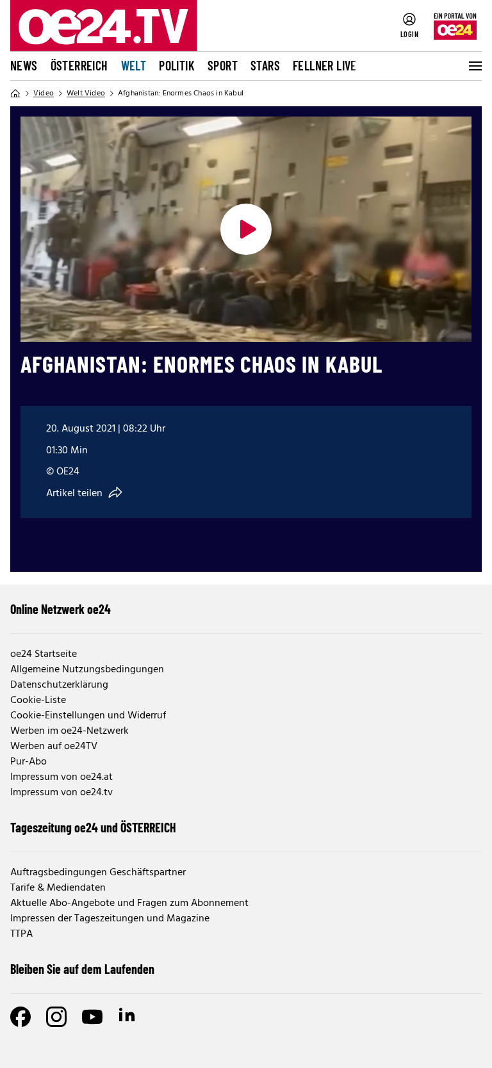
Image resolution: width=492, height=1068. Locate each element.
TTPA (21, 934)
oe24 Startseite (43, 654)
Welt (134, 65)
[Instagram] (56, 1017)
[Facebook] (20, 1017)
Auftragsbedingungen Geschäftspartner (98, 872)
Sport (223, 65)
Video (43, 93)
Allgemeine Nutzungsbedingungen (87, 669)
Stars (265, 65)
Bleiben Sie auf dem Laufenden (82, 968)
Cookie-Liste (38, 700)
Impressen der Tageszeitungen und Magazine (109, 918)
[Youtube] (92, 1017)
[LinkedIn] (128, 1017)
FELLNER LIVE (325, 65)
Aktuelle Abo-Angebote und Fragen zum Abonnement (129, 903)
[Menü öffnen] (474, 66)
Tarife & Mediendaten (58, 888)
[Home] (15, 93)
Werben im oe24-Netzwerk (69, 731)
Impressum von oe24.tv (61, 792)
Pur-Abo (28, 762)
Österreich (79, 65)
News (24, 65)
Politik (177, 65)
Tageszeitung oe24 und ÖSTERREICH (93, 827)
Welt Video (86, 93)
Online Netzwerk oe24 (60, 609)
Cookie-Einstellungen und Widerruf (88, 716)
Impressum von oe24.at (61, 777)
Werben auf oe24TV (53, 746)
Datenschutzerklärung (59, 685)
